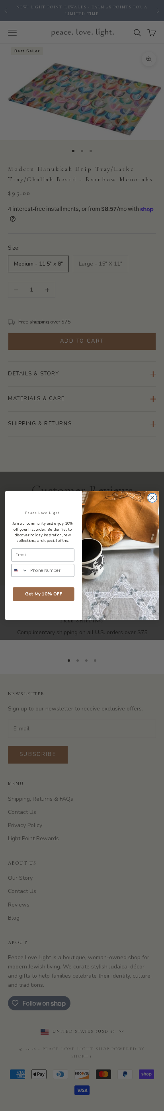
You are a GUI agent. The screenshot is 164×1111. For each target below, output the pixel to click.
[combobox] (20, 570)
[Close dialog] (152, 497)
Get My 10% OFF (43, 594)
